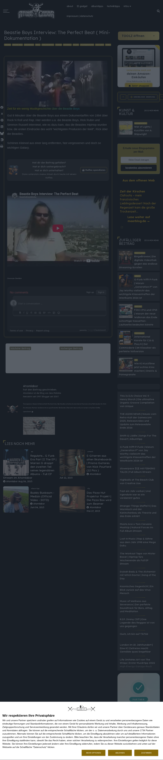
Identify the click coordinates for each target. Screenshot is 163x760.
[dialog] (81, 731)
